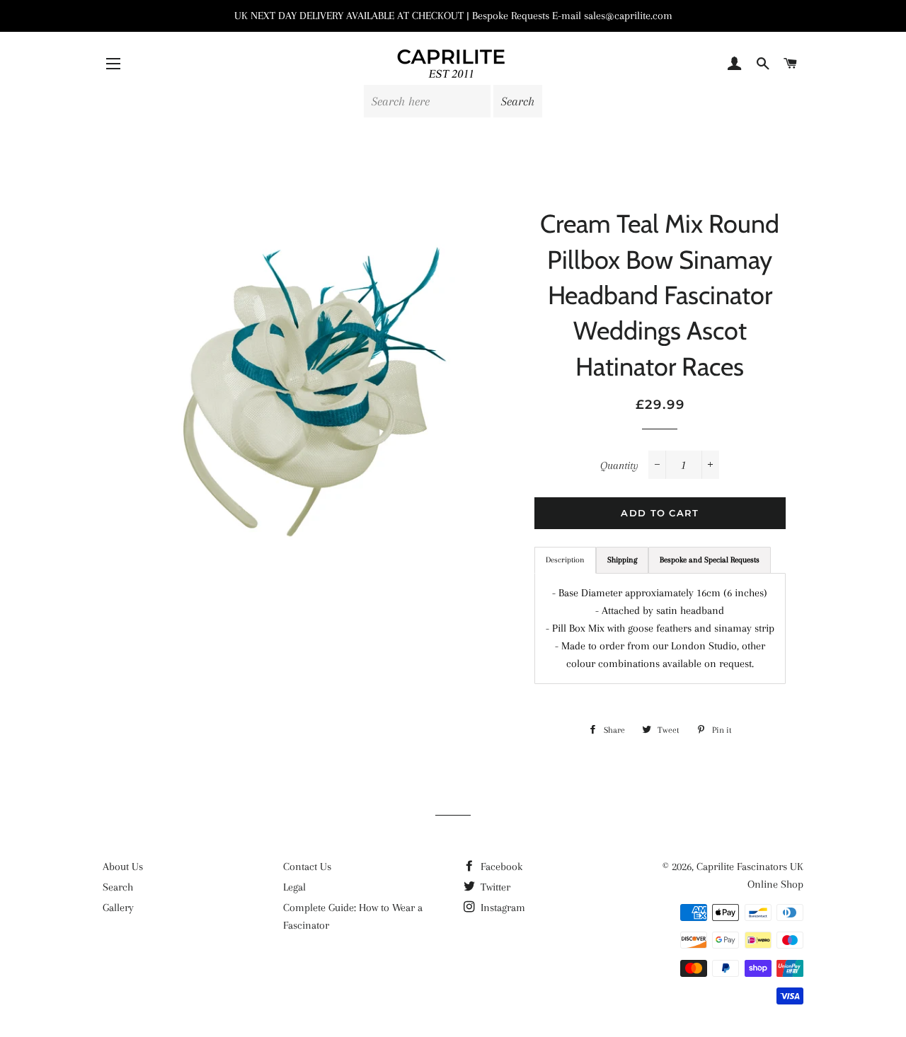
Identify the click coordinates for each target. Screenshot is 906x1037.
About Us (123, 866)
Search (118, 887)
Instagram (501, 907)
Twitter (494, 887)
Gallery (118, 907)
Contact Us (307, 866)
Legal (294, 887)
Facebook (500, 866)
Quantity (619, 465)
